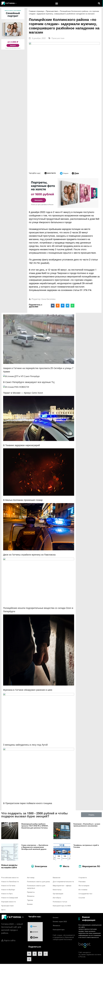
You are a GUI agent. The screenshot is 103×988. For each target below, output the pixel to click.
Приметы (31, 892)
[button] (57, 3)
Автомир (30, 878)
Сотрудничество (85, 894)
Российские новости (9, 878)
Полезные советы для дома (38, 882)
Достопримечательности (63, 882)
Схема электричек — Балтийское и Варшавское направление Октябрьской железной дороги (34, 847)
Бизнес (30, 904)
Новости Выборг (8, 890)
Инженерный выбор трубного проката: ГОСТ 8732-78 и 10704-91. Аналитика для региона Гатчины (34, 826)
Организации (58, 894)
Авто (3, 910)
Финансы (30, 896)
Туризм (30, 900)
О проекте (83, 878)
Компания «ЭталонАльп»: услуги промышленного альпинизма (86, 825)
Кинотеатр (57, 890)
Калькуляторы (59, 929)
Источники (83, 890)
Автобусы (57, 898)
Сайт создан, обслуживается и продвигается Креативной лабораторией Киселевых (64, 937)
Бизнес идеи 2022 (60, 921)
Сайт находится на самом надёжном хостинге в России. (90, 954)
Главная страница (36, 11)
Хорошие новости (8, 902)
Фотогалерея (84, 886)
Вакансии (56, 878)
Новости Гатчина (8, 886)
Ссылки (82, 898)
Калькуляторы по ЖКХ (62, 906)
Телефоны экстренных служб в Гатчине (86, 846)
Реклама (82, 882)
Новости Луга (6, 894)
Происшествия (52, 11)
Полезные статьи (60, 902)
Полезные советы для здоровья (36, 887)
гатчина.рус (89, 927)
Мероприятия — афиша (62, 886)
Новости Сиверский (9, 898)
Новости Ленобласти (10, 882)
